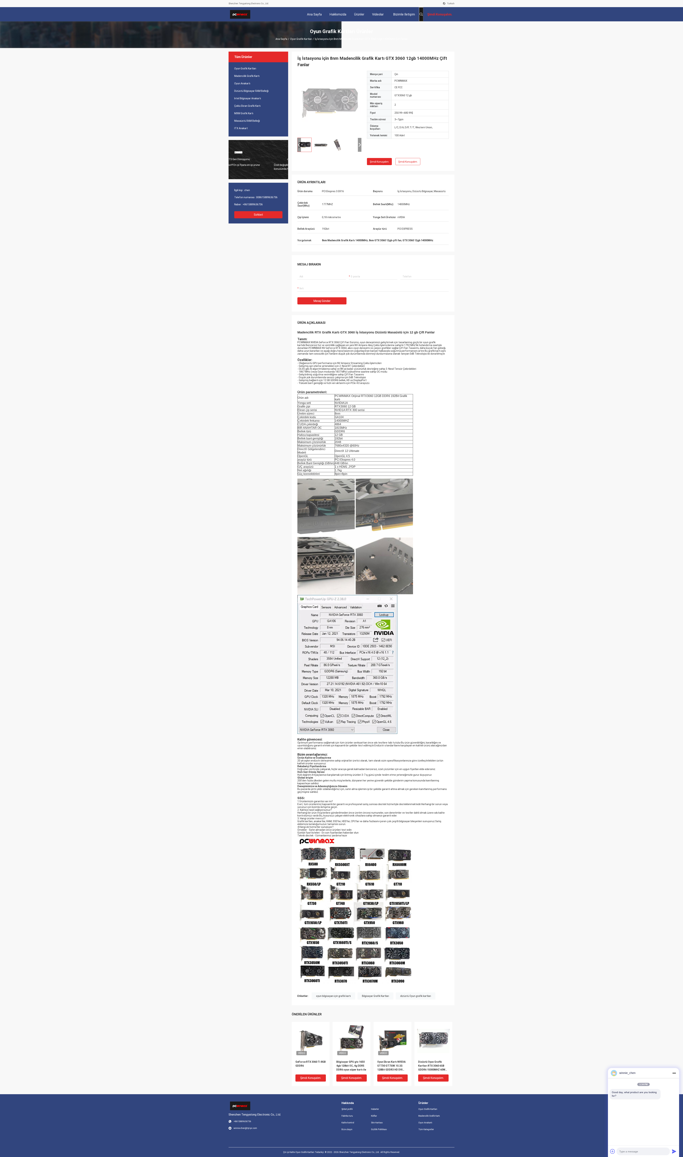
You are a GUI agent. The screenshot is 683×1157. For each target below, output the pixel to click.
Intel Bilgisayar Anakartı (247, 98)
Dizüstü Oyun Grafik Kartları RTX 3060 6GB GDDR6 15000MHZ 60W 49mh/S (431, 1066)
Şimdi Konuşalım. (379, 161)
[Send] (674, 1151)
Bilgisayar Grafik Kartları (375, 996)
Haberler (375, 1109)
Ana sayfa (281, 39)
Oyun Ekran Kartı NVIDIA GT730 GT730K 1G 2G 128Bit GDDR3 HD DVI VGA (391, 1066)
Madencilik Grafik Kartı (247, 76)
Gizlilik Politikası (379, 1129)
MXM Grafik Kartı (243, 113)
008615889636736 (266, 197)
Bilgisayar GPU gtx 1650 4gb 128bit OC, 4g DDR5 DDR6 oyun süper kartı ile (351, 1065)
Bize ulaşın (347, 1129)
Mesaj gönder (321, 301)
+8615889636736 (253, 204)
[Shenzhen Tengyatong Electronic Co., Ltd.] (240, 14)
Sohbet (258, 214)
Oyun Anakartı (242, 83)
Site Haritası (377, 1122)
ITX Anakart (241, 128)
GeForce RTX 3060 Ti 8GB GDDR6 (310, 1063)
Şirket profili (347, 1109)
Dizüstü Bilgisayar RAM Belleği (251, 90)
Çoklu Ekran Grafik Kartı (247, 105)
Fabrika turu (347, 1116)
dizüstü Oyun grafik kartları (415, 996)
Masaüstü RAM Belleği (247, 120)
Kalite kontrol (348, 1122)
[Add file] (612, 1151)
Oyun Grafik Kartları (301, 39)
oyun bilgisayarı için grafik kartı (333, 996)
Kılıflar (374, 1116)
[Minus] (674, 1073)
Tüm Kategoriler (426, 1129)
